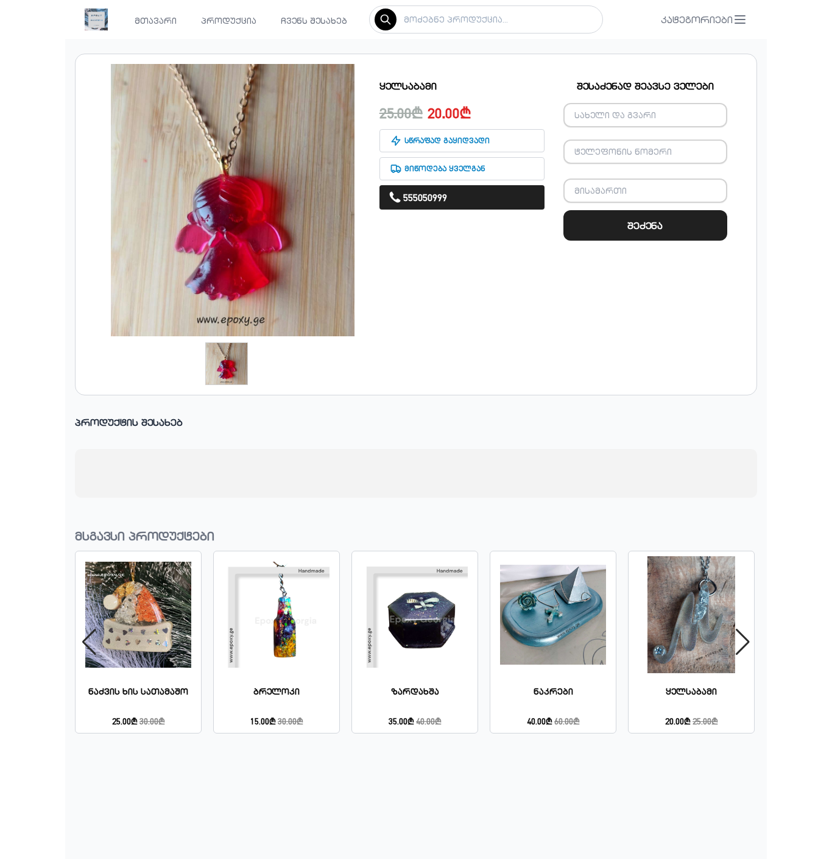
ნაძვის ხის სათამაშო (138, 691)
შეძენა (645, 225)
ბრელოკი (276, 691)
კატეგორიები (697, 19)
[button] (704, 19)
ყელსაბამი (691, 691)
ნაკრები (553, 691)
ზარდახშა (415, 691)
